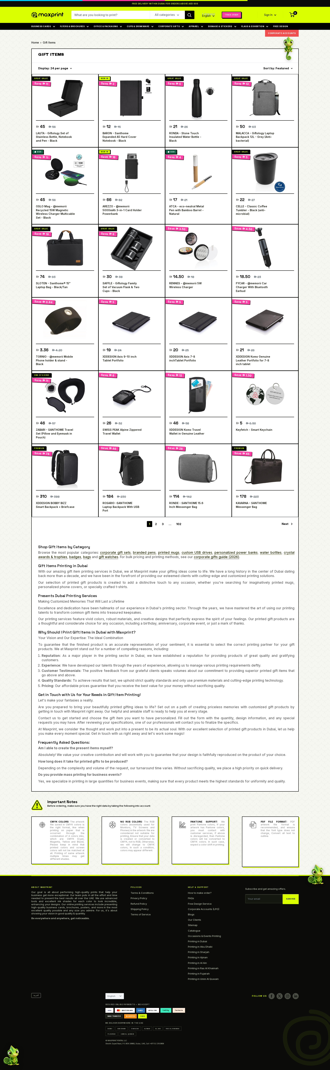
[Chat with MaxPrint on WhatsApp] (11, 1056)
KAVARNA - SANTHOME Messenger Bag (251, 504)
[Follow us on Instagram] (288, 996)
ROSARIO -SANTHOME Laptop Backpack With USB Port (121, 506)
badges (75, 557)
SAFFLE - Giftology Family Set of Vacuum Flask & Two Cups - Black (121, 287)
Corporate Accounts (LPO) (203, 909)
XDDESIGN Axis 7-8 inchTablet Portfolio (182, 358)
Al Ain (157, 1029)
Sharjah (135, 1029)
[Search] (189, 15)
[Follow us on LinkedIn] (296, 996)
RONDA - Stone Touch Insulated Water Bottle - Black (185, 137)
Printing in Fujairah (199, 973)
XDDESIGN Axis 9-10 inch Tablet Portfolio (120, 358)
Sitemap (192, 925)
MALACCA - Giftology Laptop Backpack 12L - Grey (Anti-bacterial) (255, 137)
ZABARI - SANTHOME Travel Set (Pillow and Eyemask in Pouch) (54, 433)
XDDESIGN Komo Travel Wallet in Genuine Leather (186, 431)
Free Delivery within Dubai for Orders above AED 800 (165, 4)
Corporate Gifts (169, 26)
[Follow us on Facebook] (272, 996)
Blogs (191, 914)
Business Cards (41, 26)
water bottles (270, 552)
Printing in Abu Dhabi (200, 946)
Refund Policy (139, 903)
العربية (36, 995)
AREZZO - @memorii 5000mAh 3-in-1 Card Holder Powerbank (122, 210)
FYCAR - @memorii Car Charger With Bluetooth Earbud (252, 287)
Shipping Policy (140, 909)
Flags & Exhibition (252, 26)
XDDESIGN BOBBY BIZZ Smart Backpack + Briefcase (55, 504)
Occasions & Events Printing (204, 935)
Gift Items (49, 42)
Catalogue (194, 930)
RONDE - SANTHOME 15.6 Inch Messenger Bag (186, 504)
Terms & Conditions (142, 892)
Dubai (110, 1029)
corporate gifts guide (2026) (216, 557)
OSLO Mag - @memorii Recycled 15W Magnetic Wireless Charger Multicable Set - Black (55, 212)
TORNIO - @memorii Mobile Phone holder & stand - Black (54, 360)
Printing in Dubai (197, 941)
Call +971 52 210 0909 (155, 1044)
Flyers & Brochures (72, 26)
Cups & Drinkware (138, 26)
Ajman (147, 1029)
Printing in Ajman (198, 957)
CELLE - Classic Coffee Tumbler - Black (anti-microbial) (251, 210)
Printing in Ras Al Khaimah (203, 968)
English (111, 996)
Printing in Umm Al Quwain (203, 978)
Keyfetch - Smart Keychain (254, 429)
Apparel (194, 26)
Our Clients (194, 919)
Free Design (280, 26)
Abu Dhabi (121, 1029)
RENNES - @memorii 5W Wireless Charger (185, 285)
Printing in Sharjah (198, 952)
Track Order (231, 15)
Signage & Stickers (220, 26)
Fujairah (112, 1034)
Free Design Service (200, 903)
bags (87, 557)
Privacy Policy (139, 898)
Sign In (268, 14)
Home (35, 42)
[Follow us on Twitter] (280, 996)
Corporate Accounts (282, 33)
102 (178, 524)
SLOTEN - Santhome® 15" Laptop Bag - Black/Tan (53, 285)
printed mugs (168, 552)
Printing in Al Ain (197, 962)
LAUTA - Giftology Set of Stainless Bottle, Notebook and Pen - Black (54, 137)
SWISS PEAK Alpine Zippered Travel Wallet (122, 431)
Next (285, 524)
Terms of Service (141, 914)
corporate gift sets (115, 552)
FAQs (191, 898)
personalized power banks (235, 552)
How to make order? (200, 892)
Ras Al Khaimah (172, 1029)
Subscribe (290, 899)
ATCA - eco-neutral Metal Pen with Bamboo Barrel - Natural (186, 210)
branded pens (144, 552)
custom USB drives (197, 552)
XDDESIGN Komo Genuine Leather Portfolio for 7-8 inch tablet (253, 360)
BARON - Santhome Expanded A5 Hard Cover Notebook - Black (119, 137)
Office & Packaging (106, 26)
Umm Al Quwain (127, 1034)
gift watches (108, 557)
